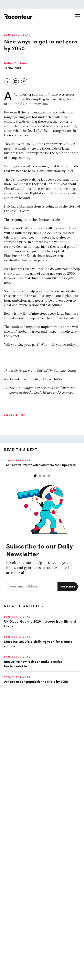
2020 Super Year (17, 34)
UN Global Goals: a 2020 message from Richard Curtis (40, 623)
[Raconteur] (18, 16)
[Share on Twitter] (7, 81)
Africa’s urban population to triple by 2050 (36, 681)
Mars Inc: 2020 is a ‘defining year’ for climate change (38, 643)
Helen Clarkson (15, 63)
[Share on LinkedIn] (16, 81)
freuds (27, 392)
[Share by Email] (24, 81)
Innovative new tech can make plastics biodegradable (33, 663)
